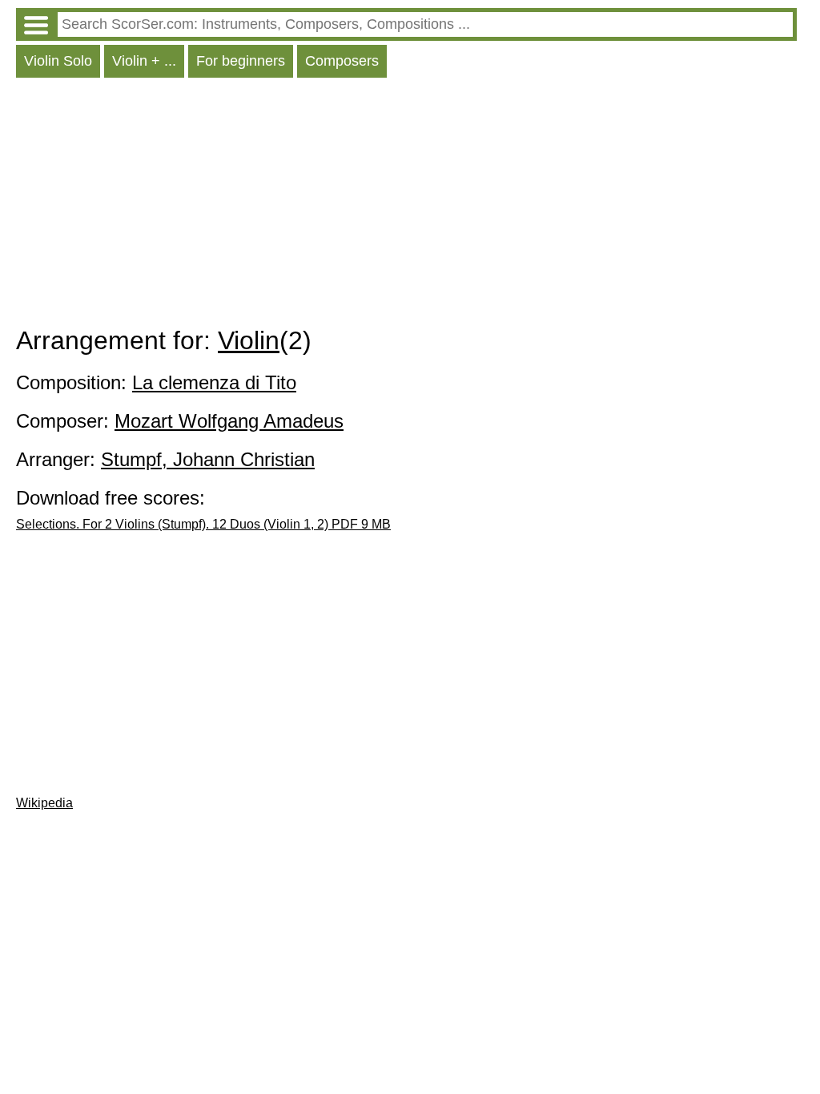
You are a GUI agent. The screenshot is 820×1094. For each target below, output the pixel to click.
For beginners (240, 61)
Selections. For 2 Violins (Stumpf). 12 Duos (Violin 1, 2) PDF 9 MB (203, 524)
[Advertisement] (406, 206)
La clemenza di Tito (214, 382)
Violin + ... (144, 61)
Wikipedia (44, 803)
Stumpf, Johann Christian (208, 459)
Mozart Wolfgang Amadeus (229, 421)
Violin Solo (58, 61)
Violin (248, 340)
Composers (342, 61)
